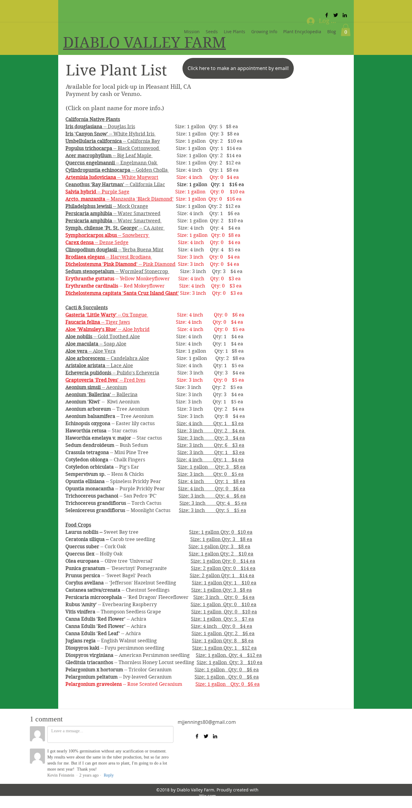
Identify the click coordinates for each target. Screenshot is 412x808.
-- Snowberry (107, 235)
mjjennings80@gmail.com (207, 722)
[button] (346, 30)
